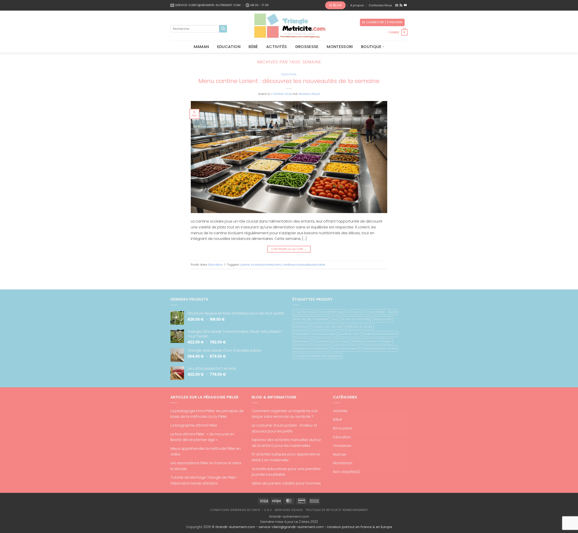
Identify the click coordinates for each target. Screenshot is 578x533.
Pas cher (340, 341)
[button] (382, 22)
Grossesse (307, 46)
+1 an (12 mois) (304, 312)
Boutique (371, 46)
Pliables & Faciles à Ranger (372, 341)
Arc (335, 319)
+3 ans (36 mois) (332, 312)
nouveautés (303, 264)
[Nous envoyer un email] (396, 5)
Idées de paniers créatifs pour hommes (286, 483)
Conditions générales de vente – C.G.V (241, 510)
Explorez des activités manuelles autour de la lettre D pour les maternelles (286, 442)
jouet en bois (349, 334)
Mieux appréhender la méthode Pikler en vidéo (205, 451)
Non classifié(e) (346, 471)
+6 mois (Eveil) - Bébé (380, 312)
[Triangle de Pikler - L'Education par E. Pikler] (289, 26)
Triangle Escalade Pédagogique (317, 356)
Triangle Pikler (309, 94)
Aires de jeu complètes (311, 319)
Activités (276, 46)
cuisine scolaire (251, 264)
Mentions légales (289, 510)
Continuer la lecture (289, 249)
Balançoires (383, 319)
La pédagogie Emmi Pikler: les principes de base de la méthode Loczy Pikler (207, 413)
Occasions (322, 341)
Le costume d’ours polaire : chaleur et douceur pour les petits (284, 428)
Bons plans (342, 428)
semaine (318, 264)
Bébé (253, 46)
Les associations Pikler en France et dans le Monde (205, 465)
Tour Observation (345, 348)
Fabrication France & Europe (315, 334)
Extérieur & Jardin (359, 327)
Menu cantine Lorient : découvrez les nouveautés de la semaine (289, 81)
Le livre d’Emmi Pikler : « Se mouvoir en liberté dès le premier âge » (202, 437)
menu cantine (283, 264)
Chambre (301, 327)
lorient (268, 264)
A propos (357, 5)
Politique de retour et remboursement (337, 510)
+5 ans (354, 312)
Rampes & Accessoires (311, 348)
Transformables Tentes (379, 348)
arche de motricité (355, 319)
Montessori (340, 46)
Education (228, 46)
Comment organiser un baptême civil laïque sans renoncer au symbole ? (284, 413)
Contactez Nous (380, 5)
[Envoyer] (223, 29)
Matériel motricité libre (380, 334)
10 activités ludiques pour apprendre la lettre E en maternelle (286, 457)
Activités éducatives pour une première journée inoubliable (286, 471)
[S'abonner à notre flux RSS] (401, 5)
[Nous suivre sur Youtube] (405, 5)
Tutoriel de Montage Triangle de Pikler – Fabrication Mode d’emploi (204, 480)
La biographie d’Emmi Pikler (193, 425)
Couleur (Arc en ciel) (327, 327)
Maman (201, 46)
